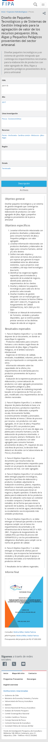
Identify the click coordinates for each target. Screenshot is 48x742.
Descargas (31, 679)
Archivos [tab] (24, 190)
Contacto (32, 673)
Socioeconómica (14, 119)
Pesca (4, 119)
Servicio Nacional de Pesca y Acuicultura (20, 708)
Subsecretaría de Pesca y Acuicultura (19, 701)
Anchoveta (12, 135)
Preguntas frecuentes (13, 679)
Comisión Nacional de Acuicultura (17, 723)
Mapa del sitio (18, 673)
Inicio (3, 12)
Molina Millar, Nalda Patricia (25, 632)
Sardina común (24, 135)
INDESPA (8, 705)
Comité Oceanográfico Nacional (17, 713)
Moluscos (35, 135)
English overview (10, 685)
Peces (31, 12)
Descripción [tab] (24, 183)
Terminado (6, 168)
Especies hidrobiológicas (17, 12)
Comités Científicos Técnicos (16, 717)
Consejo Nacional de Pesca (15, 720)
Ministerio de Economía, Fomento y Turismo (21, 698)
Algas (4, 138)
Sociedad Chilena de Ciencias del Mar (19, 726)
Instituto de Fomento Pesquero (17, 711)
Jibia (42, 135)
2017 (4, 102)
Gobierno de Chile (12, 695)
